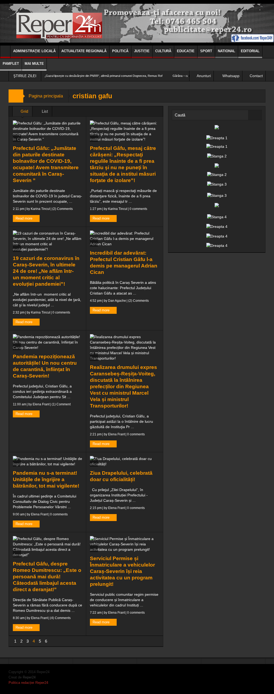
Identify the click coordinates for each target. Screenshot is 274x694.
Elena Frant (41, 404)
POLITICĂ (120, 51)
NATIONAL (226, 51)
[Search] (255, 115)
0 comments (138, 209)
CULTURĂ (163, 51)
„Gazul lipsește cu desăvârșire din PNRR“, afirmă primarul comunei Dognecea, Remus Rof (103, 75)
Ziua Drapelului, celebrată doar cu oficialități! (121, 476)
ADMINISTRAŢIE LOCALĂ (34, 51)
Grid (24, 111)
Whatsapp (230, 76)
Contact (256, 76)
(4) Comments (60, 618)
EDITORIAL (250, 51)
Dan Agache (117, 301)
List (44, 111)
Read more (24, 218)
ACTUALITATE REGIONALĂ (83, 51)
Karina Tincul (40, 209)
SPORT (206, 51)
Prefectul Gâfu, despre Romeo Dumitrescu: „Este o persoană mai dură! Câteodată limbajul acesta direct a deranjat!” (47, 576)
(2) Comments (62, 209)
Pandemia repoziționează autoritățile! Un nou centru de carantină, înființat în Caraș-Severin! (45, 366)
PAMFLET (11, 64)
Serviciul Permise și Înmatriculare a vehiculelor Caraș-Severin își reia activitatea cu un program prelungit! (122, 571)
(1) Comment (61, 404)
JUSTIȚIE (142, 51)
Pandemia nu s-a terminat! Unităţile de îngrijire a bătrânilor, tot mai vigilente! (46, 479)
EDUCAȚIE (186, 51)
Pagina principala (46, 96)
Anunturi (204, 76)
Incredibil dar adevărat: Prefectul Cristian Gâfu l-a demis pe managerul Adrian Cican (123, 262)
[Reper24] (137, 23)
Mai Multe (34, 64)
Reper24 (29, 677)
